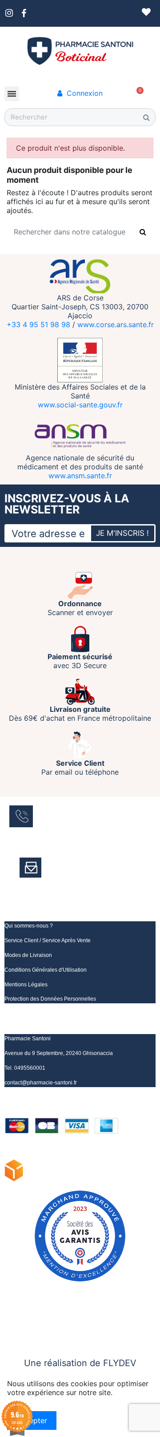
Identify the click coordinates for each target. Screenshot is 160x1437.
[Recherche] (146, 117)
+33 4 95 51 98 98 (38, 324)
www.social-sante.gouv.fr (80, 404)
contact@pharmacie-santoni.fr (40, 1083)
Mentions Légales (26, 984)
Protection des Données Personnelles (50, 999)
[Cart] (140, 90)
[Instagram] (22, 1320)
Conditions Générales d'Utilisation (45, 970)
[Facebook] (8, 1320)
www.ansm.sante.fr (80, 475)
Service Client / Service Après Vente (47, 940)
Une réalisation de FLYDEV (80, 1363)
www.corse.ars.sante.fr (115, 324)
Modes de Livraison (28, 955)
